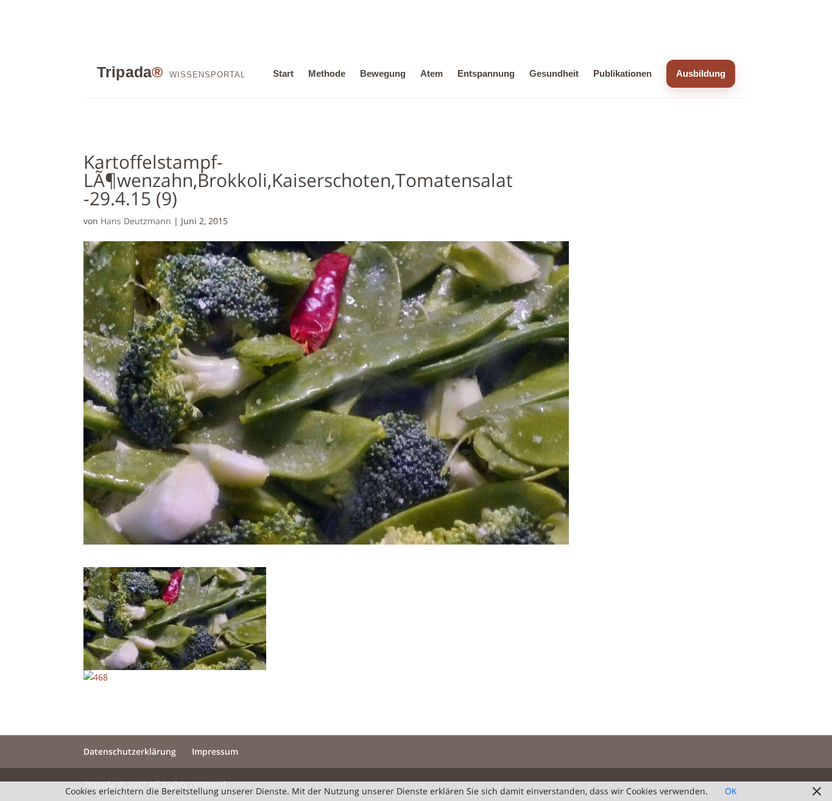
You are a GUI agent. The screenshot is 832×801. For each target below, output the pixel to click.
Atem (431, 73)
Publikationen (622, 73)
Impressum (215, 751)
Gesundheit (554, 73)
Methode (326, 73)
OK (731, 791)
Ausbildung (700, 73)
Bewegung (383, 73)
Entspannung (486, 73)
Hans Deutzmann (135, 221)
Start (283, 73)
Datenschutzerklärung (129, 751)
